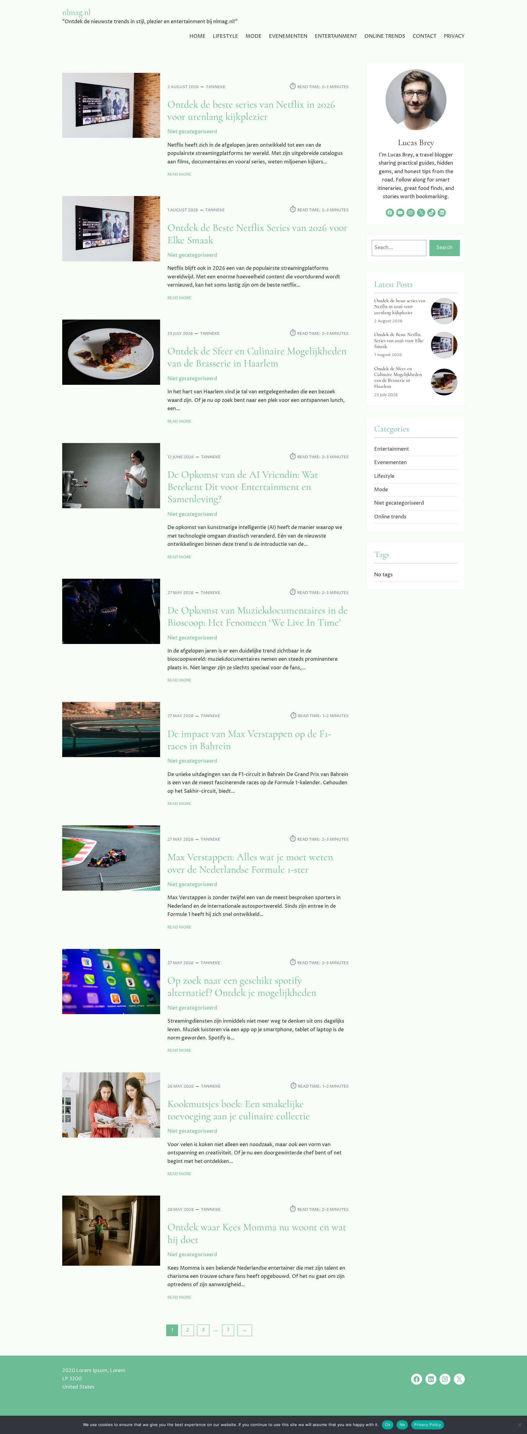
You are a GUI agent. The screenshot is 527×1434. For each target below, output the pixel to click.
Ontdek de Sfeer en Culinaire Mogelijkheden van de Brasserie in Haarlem (256, 357)
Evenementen (390, 462)
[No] (519, 1425)
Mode (381, 489)
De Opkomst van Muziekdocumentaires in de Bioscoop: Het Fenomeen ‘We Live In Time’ (257, 616)
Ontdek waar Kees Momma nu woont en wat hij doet (256, 1233)
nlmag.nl (76, 12)
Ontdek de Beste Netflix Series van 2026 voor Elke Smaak (257, 234)
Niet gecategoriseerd (192, 131)
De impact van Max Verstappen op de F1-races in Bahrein (249, 740)
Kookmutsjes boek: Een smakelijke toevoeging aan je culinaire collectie (238, 1110)
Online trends (390, 516)
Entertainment (391, 449)
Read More (179, 174)
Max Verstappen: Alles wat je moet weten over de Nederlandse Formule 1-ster (250, 863)
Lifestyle (384, 476)
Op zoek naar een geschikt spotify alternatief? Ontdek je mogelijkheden (241, 986)
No (402, 1424)
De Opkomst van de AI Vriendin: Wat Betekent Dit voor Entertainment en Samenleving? (242, 487)
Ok (387, 1424)
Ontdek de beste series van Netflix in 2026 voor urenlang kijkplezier (251, 110)
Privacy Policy (427, 1424)
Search (444, 247)
